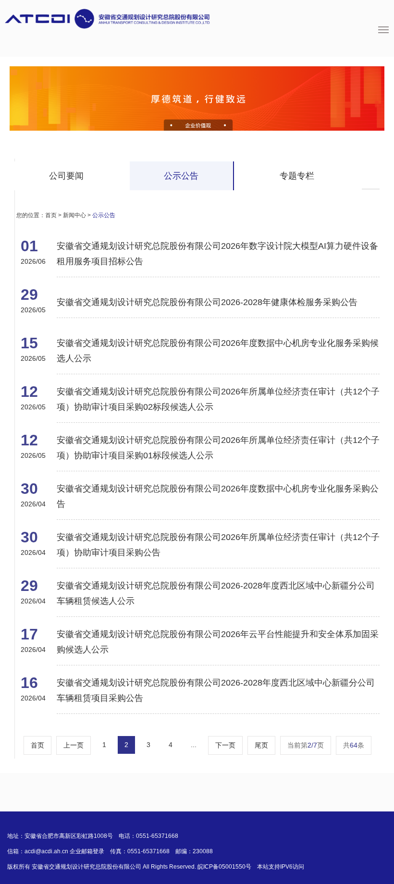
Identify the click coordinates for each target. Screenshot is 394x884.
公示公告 (181, 176)
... (194, 745)
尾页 (261, 745)
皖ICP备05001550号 (224, 866)
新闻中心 (74, 215)
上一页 (73, 745)
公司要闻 (66, 176)
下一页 (225, 745)
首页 (51, 215)
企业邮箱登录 (87, 851)
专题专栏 (297, 176)
